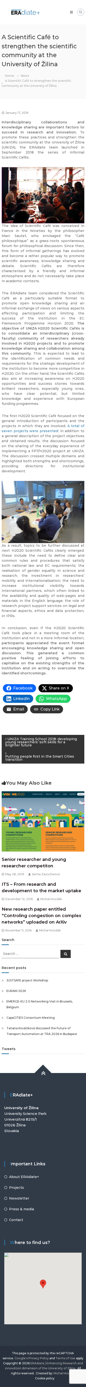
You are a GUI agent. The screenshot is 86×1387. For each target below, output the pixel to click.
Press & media (21, 1209)
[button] (43, 1284)
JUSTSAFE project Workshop (27, 980)
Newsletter (19, 1198)
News (25, 75)
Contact (16, 1220)
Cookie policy (44, 1378)
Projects (16, 1187)
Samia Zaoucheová (46, 874)
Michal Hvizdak (64, 1373)
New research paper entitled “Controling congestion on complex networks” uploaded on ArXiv (41, 916)
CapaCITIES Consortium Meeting (30, 1017)
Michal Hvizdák (51, 899)
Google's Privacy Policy (32, 1358)
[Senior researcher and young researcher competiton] (43, 821)
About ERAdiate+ (24, 1177)
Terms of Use (65, 1358)
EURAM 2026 (16, 991)
